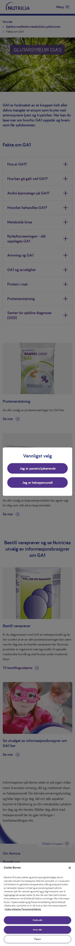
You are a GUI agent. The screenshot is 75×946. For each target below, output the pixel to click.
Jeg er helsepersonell (37, 482)
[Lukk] (70, 868)
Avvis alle (37, 929)
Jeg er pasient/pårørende (38, 468)
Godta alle (37, 920)
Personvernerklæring (31, 909)
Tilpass (37, 939)
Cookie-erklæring (13, 909)
